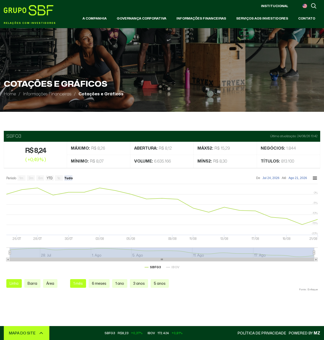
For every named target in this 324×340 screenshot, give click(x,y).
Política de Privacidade (261, 333)
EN (304, 5)
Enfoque (313, 289)
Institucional (274, 6)
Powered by (304, 333)
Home (10, 93)
